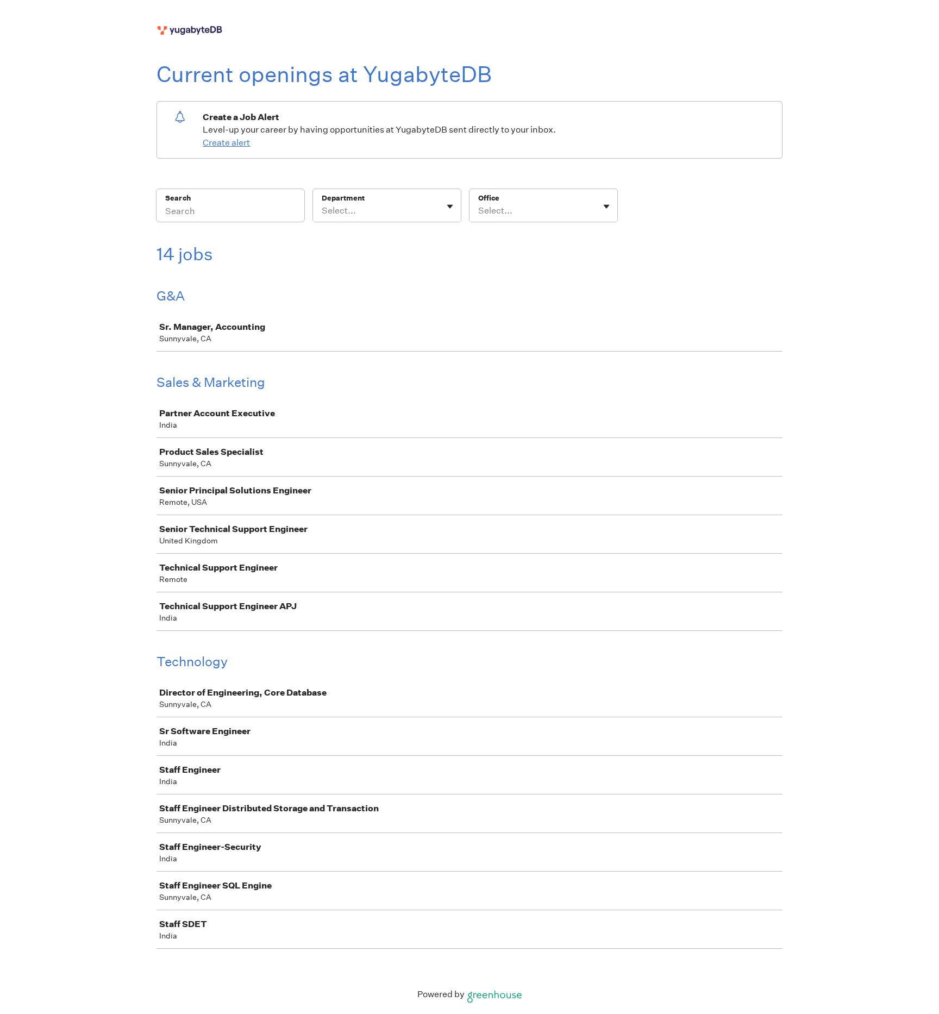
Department (343, 198)
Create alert (226, 142)
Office (488, 198)
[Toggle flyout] (449, 206)
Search (178, 198)
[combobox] (322, 211)
